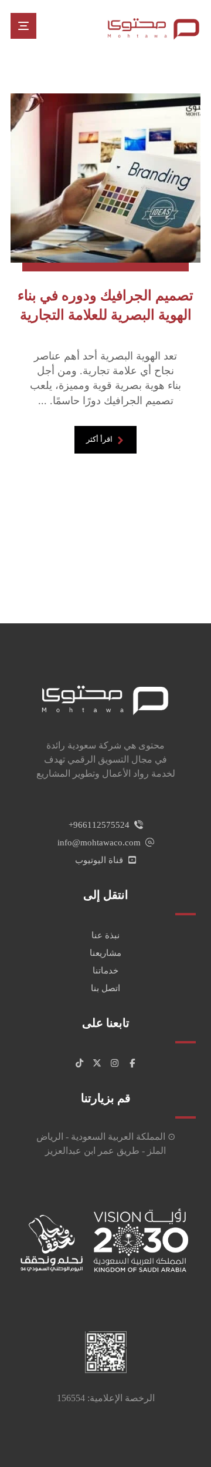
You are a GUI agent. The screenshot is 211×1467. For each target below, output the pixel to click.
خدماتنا (105, 970)
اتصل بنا (105, 988)
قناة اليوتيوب (99, 860)
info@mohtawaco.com (99, 842)
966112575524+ (99, 825)
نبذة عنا (105, 935)
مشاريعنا (105, 953)
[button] (23, 26)
